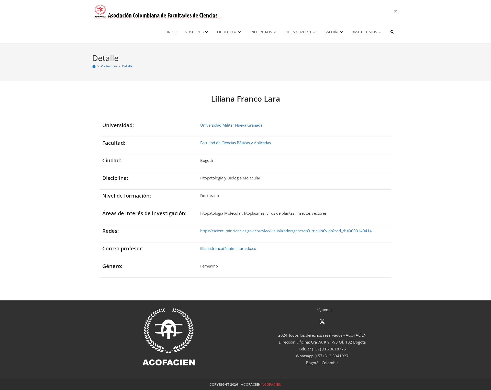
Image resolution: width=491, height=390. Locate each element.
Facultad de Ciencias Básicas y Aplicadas (235, 142)
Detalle (127, 66)
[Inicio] (94, 66)
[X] (322, 321)
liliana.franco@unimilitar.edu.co (228, 248)
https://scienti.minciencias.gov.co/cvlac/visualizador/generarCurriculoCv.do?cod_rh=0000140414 (286, 230)
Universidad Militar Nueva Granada (231, 125)
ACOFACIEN (271, 384)
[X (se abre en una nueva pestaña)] (396, 12)
